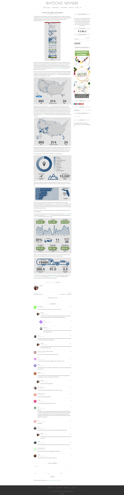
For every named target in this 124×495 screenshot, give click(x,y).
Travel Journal (46, 7)
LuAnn (39, 441)
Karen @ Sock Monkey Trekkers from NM (45, 351)
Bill (38, 420)
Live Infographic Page (37, 276)
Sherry (39, 364)
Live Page (56, 74)
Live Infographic (64, 7)
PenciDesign (71, 491)
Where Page (44, 114)
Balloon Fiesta (65, 213)
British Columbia (48, 215)
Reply (70, 306)
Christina (45, 327)
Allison (39, 400)
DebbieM (39, 372)
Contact (77, 7)
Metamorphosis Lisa (41, 393)
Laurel (39, 454)
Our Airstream (55, 7)
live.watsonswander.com (52, 276)
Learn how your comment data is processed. (54, 480)
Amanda (41, 285)
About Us (71, 7)
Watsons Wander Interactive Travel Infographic (51, 20)
